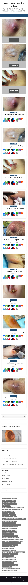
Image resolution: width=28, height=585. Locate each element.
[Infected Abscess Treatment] (14, 386)
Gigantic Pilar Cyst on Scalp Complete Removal (14, 240)
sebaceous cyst (6, 543)
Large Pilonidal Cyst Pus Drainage (14, 177)
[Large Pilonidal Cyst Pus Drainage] (14, 166)
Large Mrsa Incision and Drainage (14, 332)
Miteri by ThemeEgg (19, 580)
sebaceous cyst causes (16, 543)
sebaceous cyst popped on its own (10, 554)
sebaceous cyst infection (8, 548)
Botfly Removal (6, 475)
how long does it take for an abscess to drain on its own (13, 519)
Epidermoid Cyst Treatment (8, 513)
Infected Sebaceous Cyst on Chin (14, 114)
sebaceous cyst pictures (19, 552)
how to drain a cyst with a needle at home (11, 524)
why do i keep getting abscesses (9, 570)
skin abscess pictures (7, 566)
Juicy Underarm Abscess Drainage (14, 208)
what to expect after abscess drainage (11, 568)
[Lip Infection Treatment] (14, 291)
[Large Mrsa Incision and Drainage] (14, 321)
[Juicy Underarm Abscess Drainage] (14, 198)
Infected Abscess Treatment (14, 398)
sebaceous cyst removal (8, 555)
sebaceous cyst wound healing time (10, 565)
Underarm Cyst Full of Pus (14, 271)
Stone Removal (6, 487)
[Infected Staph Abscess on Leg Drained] (14, 352)
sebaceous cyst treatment (8, 563)
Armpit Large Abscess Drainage (14, 146)
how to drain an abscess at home (10, 526)
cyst (22, 507)
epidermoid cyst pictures (16, 509)
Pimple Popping (6, 484)
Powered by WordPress (9, 580)
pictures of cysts (19, 541)
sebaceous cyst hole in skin (8, 546)
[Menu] (1, 15)
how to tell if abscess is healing (9, 530)
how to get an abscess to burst (9, 528)
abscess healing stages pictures (9, 498)
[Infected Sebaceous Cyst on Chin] (14, 104)
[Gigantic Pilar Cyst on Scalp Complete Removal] (14, 228)
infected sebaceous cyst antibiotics (10, 535)
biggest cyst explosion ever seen (9, 504)
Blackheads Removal (7, 472)
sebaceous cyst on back (8, 552)
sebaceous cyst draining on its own (10, 545)
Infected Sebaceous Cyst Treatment (10, 537)
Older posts (6, 412)
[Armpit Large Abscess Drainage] (14, 135)
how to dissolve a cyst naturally (9, 521)
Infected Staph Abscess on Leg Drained (14, 363)
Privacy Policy (14, 582)
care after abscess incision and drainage (11, 507)
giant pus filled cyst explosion (9, 515)
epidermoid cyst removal (8, 511)
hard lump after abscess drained (9, 516)
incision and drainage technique (9, 532)
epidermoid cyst (6, 509)
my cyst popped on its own (8, 541)
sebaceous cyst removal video (9, 559)
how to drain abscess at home (9, 523)
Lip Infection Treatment (14, 302)
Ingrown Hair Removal (8, 481)
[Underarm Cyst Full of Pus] (14, 261)
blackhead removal (7, 505)
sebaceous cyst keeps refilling (9, 550)
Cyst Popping (14, 40)
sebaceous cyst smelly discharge (9, 561)
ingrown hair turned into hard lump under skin (12, 539)
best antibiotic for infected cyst (9, 502)
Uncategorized (6, 489)
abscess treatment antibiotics (9, 500)
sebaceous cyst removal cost (9, 557)
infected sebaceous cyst (8, 534)
